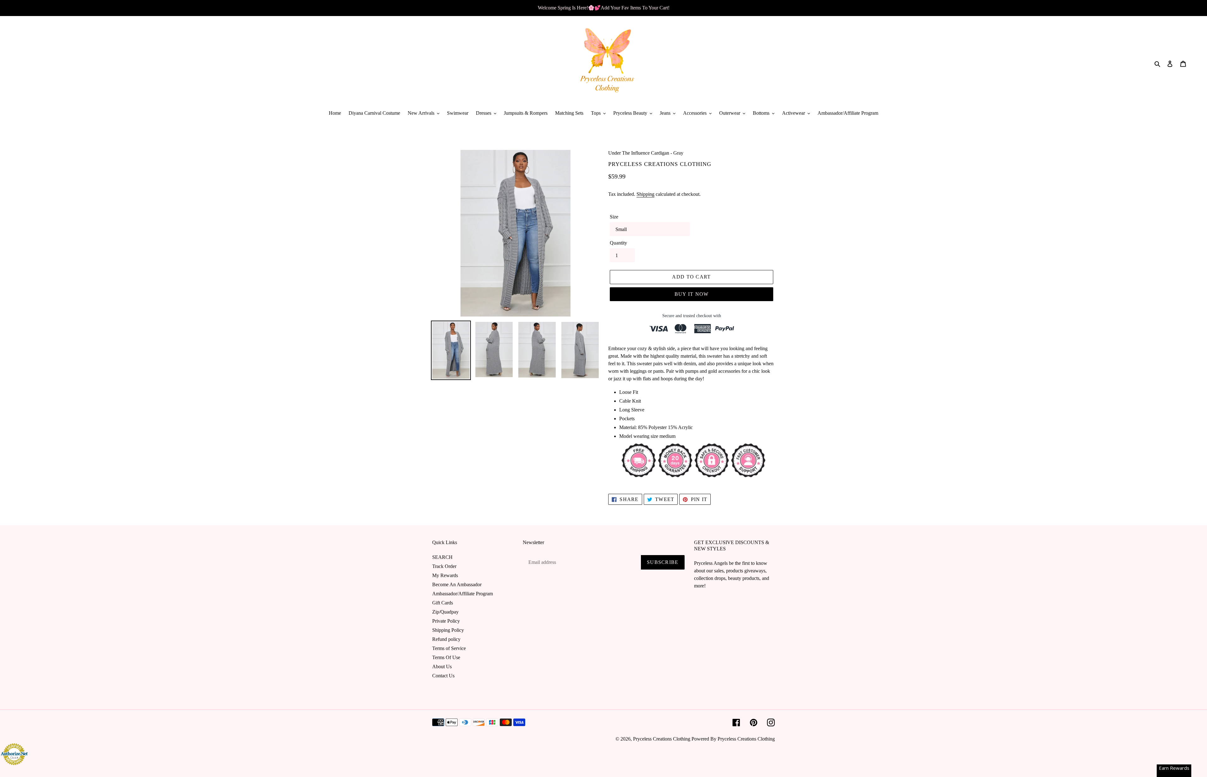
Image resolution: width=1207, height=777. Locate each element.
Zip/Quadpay (445, 611)
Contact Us (443, 675)
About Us (442, 666)
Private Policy (446, 621)
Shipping (645, 194)
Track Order (444, 566)
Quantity (618, 242)
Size (614, 216)
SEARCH (442, 557)
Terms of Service (449, 648)
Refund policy (446, 639)
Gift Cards (442, 602)
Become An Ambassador (457, 584)
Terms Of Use (446, 657)
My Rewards (445, 575)
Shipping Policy (448, 630)
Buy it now (692, 294)
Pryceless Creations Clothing (661, 738)
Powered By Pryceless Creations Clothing (733, 738)
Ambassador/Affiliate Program (462, 593)
